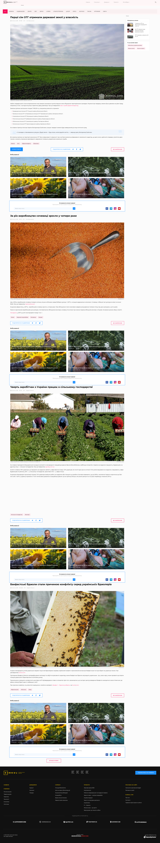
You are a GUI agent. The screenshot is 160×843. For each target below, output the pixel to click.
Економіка (6, 801)
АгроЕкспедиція (88, 797)
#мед (30, 689)
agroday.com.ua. (50, 467)
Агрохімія (97, 11)
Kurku (74, 685)
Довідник (106, 2)
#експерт (27, 514)
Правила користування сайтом (134, 802)
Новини (88, 2)
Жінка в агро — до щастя (90, 807)
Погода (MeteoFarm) (60, 787)
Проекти (116, 2)
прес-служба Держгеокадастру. (69, 105)
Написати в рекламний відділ (133, 787)
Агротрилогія (87, 790)
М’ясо (74, 11)
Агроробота (58, 795)
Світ (35, 11)
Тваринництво (7, 794)
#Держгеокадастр (26, 143)
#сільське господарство (16, 514)
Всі (5, 11)
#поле (12, 317)
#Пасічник (23, 689)
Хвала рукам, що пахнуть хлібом (92, 810)
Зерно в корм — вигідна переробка (93, 795)
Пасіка (89, 11)
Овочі (105, 11)
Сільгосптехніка (58, 11)
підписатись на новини (146, 772)
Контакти (128, 800)
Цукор (68, 11)
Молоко (81, 11)
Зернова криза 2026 (89, 787)
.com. (77, 685)
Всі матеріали (117, 149)
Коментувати (16, 149)
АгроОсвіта (87, 802)
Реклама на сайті (130, 790)
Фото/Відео (126, 2)
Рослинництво (7, 791)
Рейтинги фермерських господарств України (96, 792)
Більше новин (53, 760)
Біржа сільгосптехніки (61, 797)
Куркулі (31, 787)
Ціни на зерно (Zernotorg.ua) (62, 790)
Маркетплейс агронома (61, 800)
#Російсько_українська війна (135, 45)
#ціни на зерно (140, 48)
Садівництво (21, 11)
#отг (18, 143)
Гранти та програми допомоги (92, 800)
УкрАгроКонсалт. (30, 304)
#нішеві (40, 317)
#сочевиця (33, 317)
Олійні (48, 11)
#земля (13, 143)
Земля (29, 11)
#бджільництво (14, 689)
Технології (6, 799)
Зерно (41, 11)
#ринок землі (131, 48)
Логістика (6, 804)
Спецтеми (97, 2)
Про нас (128, 797)
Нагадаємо (13, 312)
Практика (6, 796)
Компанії (32, 790)
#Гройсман (36, 143)
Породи (32, 792)
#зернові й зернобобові (22, 317)
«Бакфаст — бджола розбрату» (61, 685)
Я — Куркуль (87, 805)
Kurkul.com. (22, 672)
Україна (11, 11)
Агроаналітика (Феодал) (61, 792)
